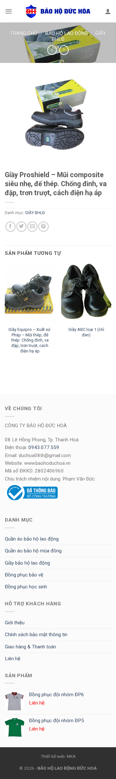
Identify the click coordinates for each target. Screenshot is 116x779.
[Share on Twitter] (21, 226)
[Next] (109, 317)
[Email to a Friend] (32, 226)
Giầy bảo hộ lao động (27, 563)
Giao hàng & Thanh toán (30, 647)
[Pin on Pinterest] (43, 226)
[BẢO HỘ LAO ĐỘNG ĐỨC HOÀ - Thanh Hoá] (58, 11)
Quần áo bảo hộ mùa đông (33, 551)
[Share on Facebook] (10, 226)
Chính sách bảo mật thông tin (36, 634)
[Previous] (7, 317)
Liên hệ (12, 659)
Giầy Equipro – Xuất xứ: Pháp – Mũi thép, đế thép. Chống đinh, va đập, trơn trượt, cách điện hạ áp (29, 340)
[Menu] (8, 11)
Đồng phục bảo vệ (24, 575)
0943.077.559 (43, 447)
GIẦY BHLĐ (35, 213)
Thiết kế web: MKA (58, 756)
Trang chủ (23, 33)
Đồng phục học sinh (26, 587)
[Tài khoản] (108, 11)
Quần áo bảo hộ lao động (32, 539)
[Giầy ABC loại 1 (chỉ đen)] (86, 293)
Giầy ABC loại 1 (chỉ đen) (86, 332)
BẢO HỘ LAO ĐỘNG (66, 33)
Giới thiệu (14, 623)
